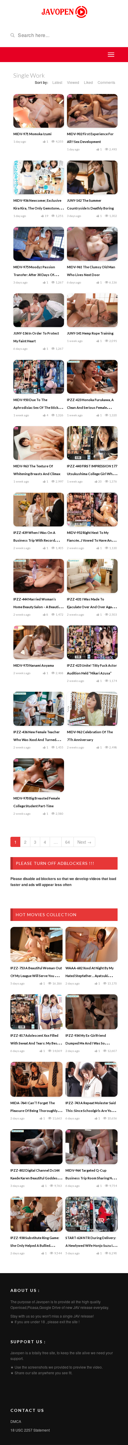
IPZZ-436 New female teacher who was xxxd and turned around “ (36, 739)
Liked (88, 82)
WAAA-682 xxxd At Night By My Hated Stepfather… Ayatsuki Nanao (89, 975)
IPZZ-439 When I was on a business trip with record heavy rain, (34, 540)
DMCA (15, 1421)
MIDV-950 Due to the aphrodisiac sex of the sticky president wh (36, 407)
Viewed (73, 82)
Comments (106, 82)
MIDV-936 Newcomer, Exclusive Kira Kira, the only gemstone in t (38, 208)
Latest (57, 82)
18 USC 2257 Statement (30, 1429)
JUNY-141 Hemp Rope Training (90, 333)
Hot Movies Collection (46, 914)
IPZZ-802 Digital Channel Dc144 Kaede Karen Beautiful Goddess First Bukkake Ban (35, 1178)
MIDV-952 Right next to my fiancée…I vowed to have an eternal (89, 540)
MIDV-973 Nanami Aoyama (33, 665)
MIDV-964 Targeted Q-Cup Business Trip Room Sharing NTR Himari (90, 1178)
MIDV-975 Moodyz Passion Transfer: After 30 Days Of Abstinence (34, 274)
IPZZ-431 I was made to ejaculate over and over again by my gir (91, 607)
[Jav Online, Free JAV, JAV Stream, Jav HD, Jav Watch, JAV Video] (64, 11)
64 (67, 842)
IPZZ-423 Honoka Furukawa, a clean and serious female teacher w (90, 407)
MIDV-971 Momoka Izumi (32, 134)
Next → (84, 842)
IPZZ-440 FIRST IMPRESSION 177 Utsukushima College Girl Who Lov (92, 473)
